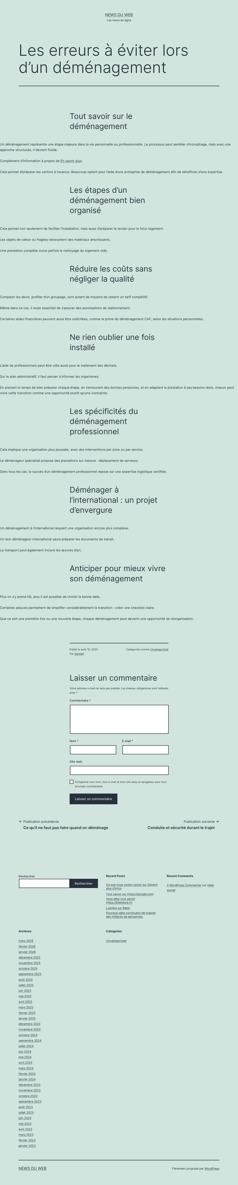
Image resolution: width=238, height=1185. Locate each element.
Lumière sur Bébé (118, 908)
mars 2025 (26, 1007)
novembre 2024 (30, 1029)
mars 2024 (26, 1068)
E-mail (127, 741)
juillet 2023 (26, 1112)
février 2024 (27, 1073)
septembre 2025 (30, 974)
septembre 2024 (30, 1040)
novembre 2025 (29, 963)
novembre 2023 (29, 1090)
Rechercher (27, 876)
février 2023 (27, 1140)
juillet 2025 (26, 985)
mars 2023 (26, 1134)
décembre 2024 (29, 1024)
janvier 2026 (27, 952)
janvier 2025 (27, 1018)
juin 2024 (25, 1051)
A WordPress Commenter (184, 885)
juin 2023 (25, 1118)
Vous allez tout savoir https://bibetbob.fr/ (120, 900)
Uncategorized (159, 649)
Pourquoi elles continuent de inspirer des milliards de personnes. (131, 914)
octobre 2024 (28, 1035)
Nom (74, 741)
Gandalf (79, 653)
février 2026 (27, 946)
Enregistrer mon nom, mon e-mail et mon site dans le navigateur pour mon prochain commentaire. (121, 784)
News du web (119, 14)
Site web (76, 761)
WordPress (212, 1168)
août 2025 (26, 979)
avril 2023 (25, 1129)
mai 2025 (25, 996)
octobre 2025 (28, 968)
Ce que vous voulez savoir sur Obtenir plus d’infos (132, 886)
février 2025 (27, 1013)
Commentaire (80, 700)
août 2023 (26, 1107)
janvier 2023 (27, 1145)
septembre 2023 (30, 1101)
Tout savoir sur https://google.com (129, 894)
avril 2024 (25, 1062)
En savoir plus (71, 161)
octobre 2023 (28, 1096)
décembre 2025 (29, 957)
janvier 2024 (27, 1079)
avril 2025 (25, 1001)
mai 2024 (25, 1057)
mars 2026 (26, 940)
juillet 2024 (26, 1046)
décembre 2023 (29, 1084)
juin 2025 (25, 990)
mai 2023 (25, 1123)
